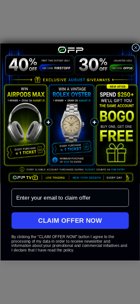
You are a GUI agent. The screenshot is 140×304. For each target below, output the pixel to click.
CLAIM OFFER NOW (70, 220)
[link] (70, 113)
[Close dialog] (135, 47)
